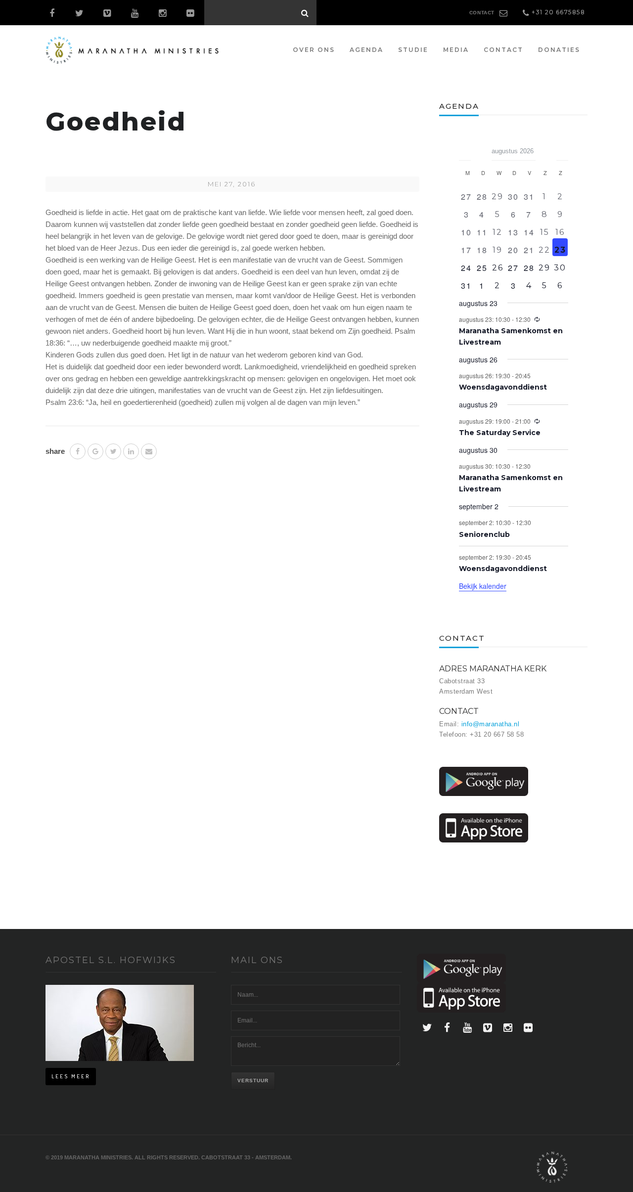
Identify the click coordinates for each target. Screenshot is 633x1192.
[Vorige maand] (465, 148)
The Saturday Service (500, 432)
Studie (413, 49)
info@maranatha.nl (490, 724)
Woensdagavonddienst (503, 387)
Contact (503, 49)
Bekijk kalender (482, 586)
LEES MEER (70, 1076)
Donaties (559, 49)
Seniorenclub (484, 534)
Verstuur (253, 1080)
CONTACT (482, 12)
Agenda (366, 49)
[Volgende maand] (562, 148)
